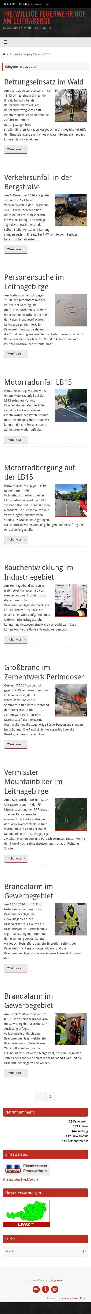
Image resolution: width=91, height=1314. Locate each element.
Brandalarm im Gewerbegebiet (28, 891)
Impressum (57, 1280)
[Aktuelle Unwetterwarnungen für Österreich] (26, 1226)
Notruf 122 (9, 4)
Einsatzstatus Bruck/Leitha (20, 1179)
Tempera (66, 1298)
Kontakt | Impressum (30, 4)
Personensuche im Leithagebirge (34, 281)
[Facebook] (45, 1289)
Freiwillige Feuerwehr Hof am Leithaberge (44, 18)
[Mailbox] (36, 1289)
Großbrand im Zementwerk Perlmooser (44, 672)
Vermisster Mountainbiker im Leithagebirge (33, 781)
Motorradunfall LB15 (38, 382)
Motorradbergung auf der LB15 (39, 472)
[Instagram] (54, 1289)
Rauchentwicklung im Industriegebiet (38, 572)
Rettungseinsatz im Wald (44, 82)
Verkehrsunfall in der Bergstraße (38, 182)
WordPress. (80, 1298)
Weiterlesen (14, 149)
